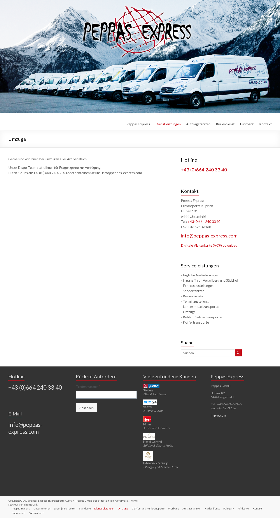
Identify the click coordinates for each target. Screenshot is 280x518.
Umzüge (123, 508)
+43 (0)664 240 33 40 (204, 170)
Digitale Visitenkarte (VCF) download (209, 245)
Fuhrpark (247, 124)
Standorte (85, 508)
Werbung (173, 508)
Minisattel (243, 508)
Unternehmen (42, 508)
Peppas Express (138, 124)
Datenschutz (36, 513)
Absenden (86, 408)
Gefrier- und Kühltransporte (147, 508)
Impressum (218, 415)
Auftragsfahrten (198, 124)
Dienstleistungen (168, 124)
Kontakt (265, 124)
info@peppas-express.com (209, 236)
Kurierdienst (225, 124)
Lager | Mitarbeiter (65, 508)
